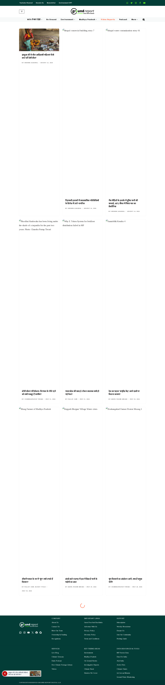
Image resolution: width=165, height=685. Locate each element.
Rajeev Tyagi (40, 586)
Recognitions (56, 639)
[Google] (40, 632)
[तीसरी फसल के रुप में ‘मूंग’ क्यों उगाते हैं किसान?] (39, 491)
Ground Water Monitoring (126, 677)
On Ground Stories (90, 661)
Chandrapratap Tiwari (33, 399)
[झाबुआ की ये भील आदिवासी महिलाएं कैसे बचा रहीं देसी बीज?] (39, 40)
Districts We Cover (91, 673)
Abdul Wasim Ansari (119, 399)
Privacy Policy (89, 631)
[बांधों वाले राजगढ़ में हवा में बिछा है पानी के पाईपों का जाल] (83, 491)
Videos (54, 669)
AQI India (120, 661)
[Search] (144, 19)
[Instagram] (135, 2)
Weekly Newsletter (124, 626)
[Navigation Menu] (21, 11)
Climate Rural (89, 669)
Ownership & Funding (59, 635)
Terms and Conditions (91, 639)
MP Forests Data (123, 653)
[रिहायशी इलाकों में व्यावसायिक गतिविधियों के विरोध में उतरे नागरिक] (83, 113)
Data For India (122, 657)
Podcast (123, 19)
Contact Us (56, 626)
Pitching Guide (122, 639)
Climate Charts (122, 669)
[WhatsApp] (20, 632)
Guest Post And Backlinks (93, 622)
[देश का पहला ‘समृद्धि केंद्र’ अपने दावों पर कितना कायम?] (126, 303)
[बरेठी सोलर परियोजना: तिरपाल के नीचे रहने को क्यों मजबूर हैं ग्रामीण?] (39, 303)
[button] (41, 19)
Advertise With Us (90, 626)
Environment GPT (65, 3)
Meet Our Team (57, 631)
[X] (131, 2)
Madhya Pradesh (90, 657)
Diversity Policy (90, 635)
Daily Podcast (57, 661)
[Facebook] (140, 2)
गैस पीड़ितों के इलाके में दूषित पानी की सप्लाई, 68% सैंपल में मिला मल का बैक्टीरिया (123, 203)
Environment (88, 653)
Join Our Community (124, 635)
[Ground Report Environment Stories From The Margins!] (82, 11)
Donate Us (40, 3)
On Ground (51, 19)
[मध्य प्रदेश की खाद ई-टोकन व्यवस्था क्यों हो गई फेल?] (83, 303)
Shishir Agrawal (31, 62)
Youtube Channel (26, 3)
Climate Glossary (58, 657)
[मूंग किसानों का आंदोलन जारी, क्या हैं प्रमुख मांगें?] (126, 491)
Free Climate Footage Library (62, 665)
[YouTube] (28, 632)
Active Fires (121, 665)
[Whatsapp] (127, 2)
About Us (55, 622)
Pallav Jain (72, 399)
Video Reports (108, 19)
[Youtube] (144, 2)
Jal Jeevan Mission (123, 673)
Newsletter (51, 3)
